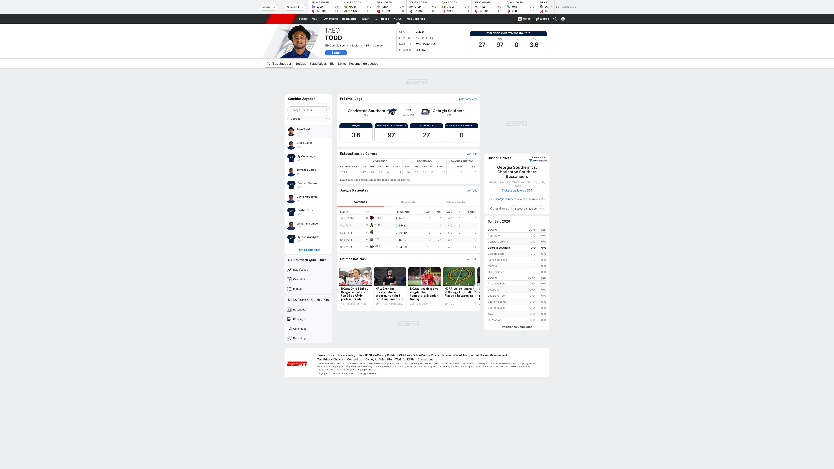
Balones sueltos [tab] (456, 202)
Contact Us (354, 359)
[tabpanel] (408, 229)
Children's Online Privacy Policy (419, 355)
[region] (417, 167)
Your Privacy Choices (330, 359)
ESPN (281, 19)
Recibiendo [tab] (408, 202)
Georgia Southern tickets (510, 199)
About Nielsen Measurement (489, 355)
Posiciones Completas (517, 327)
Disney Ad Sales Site (379, 359)
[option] (355, 287)
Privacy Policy (346, 355)
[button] (555, 19)
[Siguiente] (551, 7)
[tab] (360, 202)
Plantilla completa (308, 249)
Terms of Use (325, 355)
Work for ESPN (404, 359)
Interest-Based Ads (455, 355)
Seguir (336, 52)
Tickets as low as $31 (517, 190)
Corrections (425, 359)
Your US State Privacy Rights (377, 355)
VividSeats (539, 157)
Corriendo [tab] (360, 201)
